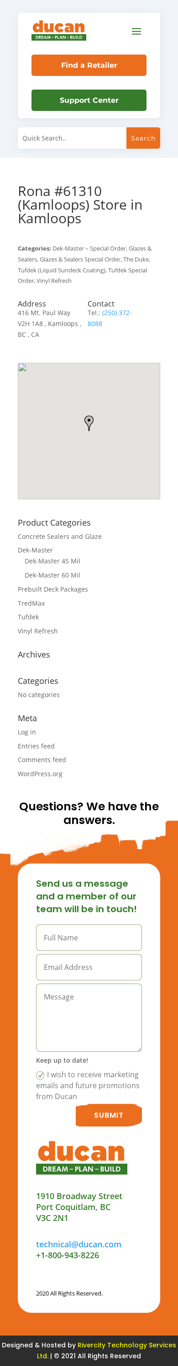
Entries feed (36, 746)
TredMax (31, 603)
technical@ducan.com (78, 1244)
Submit (109, 1115)
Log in (27, 732)
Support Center (89, 100)
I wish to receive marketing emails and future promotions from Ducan (88, 1085)
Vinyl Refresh (38, 631)
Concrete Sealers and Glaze (60, 536)
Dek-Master (35, 550)
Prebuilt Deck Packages (53, 589)
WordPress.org (40, 773)
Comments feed (42, 759)
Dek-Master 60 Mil (52, 575)
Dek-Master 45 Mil (52, 561)
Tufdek (28, 617)
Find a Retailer (89, 65)
